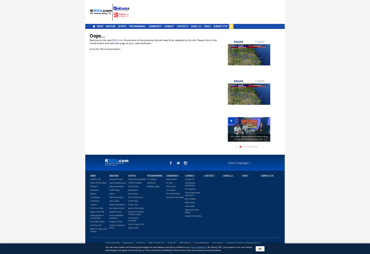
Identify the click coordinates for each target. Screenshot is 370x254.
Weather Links (115, 211)
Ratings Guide (153, 186)
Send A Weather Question (116, 216)
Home (94, 26)
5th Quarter (133, 193)
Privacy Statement (201, 243)
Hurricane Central (116, 208)
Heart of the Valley (98, 182)
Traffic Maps (114, 190)
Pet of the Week (173, 193)
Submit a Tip (220, 26)
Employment (128, 243)
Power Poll (132, 204)
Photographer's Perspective (97, 216)
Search (231, 26)
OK (260, 249)
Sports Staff (133, 228)
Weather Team (115, 221)
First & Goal (133, 186)
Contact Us (189, 179)
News (100, 26)
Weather (110, 26)
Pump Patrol (171, 179)
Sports (122, 26)
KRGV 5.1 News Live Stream (98, 230)
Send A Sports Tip (136, 224)
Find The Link (96, 225)
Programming (137, 26)
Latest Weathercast (117, 182)
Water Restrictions (117, 204)
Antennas (151, 182)
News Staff (189, 202)
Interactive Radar (116, 186)
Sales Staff (189, 206)
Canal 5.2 (196, 26)
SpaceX (93, 204)
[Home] (110, 12)
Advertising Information (190, 184)
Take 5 (207, 26)
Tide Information (116, 197)
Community (155, 26)
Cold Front (94, 201)
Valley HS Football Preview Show (135, 213)
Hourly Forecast (116, 179)
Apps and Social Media (192, 211)
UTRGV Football (134, 182)
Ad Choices (141, 243)
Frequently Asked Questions (192, 194)
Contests (182, 26)
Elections (94, 186)
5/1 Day (169, 182)
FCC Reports (190, 189)
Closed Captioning (112, 243)
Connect (169, 26)
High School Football (137, 179)
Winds (112, 193)
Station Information (193, 216)
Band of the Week (136, 208)
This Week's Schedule (133, 219)
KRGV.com (117, 40)
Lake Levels (114, 201)
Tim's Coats (171, 186)
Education (94, 190)
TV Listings (151, 179)
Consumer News (97, 221)
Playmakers (133, 190)
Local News (95, 197)
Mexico (93, 193)
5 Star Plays (133, 201)
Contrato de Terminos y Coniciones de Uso (243, 243)
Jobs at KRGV (190, 199)
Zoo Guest (170, 190)
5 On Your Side (96, 208)
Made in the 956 (97, 211)
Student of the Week (175, 197)
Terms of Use (217, 243)
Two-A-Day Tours (135, 197)
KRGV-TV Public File (156, 243)
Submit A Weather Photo (117, 226)
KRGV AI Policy (185, 243)
